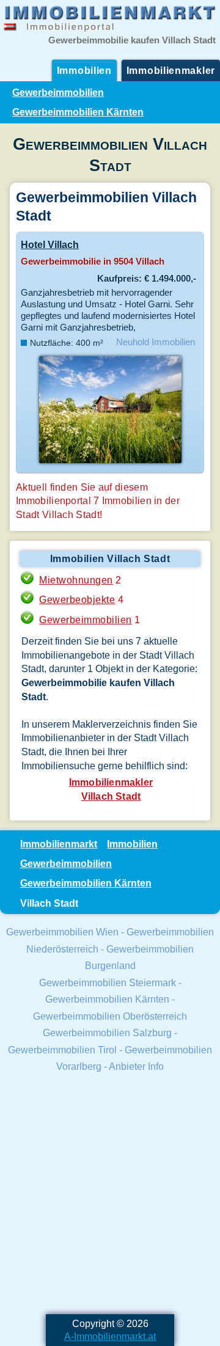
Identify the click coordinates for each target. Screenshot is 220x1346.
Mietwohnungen (76, 579)
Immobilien (84, 70)
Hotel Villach (50, 244)
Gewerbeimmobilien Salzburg (107, 1032)
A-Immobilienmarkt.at (110, 1336)
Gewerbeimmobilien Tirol (62, 1049)
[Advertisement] (110, 1195)
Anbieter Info (136, 1066)
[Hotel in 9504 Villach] (110, 461)
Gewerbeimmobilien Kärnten (78, 111)
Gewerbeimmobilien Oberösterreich (110, 1016)
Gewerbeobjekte (77, 599)
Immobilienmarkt (58, 843)
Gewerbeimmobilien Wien (62, 931)
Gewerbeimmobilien (58, 92)
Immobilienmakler (171, 70)
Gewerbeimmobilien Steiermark (107, 982)
